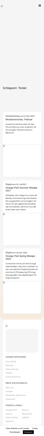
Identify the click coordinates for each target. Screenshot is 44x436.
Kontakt (9, 391)
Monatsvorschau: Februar (19, 119)
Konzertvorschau (13, 116)
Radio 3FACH (12, 418)
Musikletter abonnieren (16, 395)
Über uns (10, 388)
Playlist (9, 184)
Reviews (9, 365)
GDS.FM (9, 421)
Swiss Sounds (12, 369)
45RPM (25, 418)
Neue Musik (11, 362)
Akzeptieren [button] (28, 432)
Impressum (10, 399)
